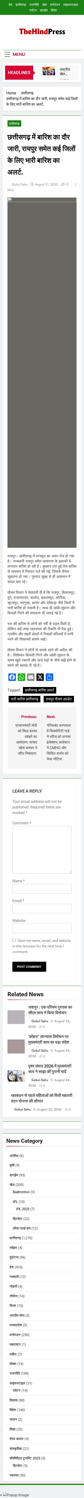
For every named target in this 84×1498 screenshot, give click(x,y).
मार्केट (13, 1354)
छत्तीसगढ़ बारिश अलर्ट (39, 690)
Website (18, 920)
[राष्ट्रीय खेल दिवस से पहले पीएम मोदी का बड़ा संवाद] (48, 71)
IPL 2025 (22, 1209)
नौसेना (14, 1296)
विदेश (54, 10)
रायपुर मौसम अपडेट (59, 699)
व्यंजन (13, 1419)
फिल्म (13, 1306)
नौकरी (13, 1287)
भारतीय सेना (17, 1315)
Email (18, 901)
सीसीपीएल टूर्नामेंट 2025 (25, 1458)
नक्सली (14, 1277)
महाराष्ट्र (15, 1344)
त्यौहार (13, 1248)
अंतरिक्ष (14, 1156)
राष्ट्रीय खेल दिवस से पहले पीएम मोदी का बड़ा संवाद (65, 71)
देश (10, 5)
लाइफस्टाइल (70, 5)
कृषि (12, 1165)
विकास (14, 1400)
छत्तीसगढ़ (21, 5)
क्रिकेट (17, 1219)
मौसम (13, 1364)
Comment (21, 823)
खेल (44, 5)
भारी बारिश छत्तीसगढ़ (24, 699)
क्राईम (44, 10)
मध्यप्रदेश (16, 1325)
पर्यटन (33, 10)
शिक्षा (12, 1429)
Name (18, 881)
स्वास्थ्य (14, 1475)
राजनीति (34, 5)
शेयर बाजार (17, 1439)
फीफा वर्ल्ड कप (22, 1228)
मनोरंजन (55, 5)
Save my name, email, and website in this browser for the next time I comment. (41, 946)
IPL (15, 1202)
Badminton (21, 1192)
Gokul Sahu (20, 184)
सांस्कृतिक (16, 1449)
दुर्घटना (14, 1257)
